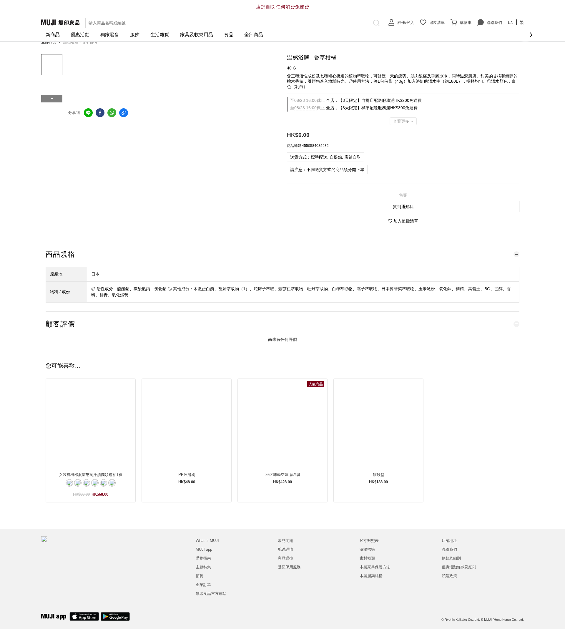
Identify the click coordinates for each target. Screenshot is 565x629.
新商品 (53, 34)
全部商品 (253, 34)
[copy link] (123, 112)
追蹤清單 (437, 22)
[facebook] (100, 112)
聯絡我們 (494, 22)
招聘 (199, 576)
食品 (228, 34)
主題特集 (203, 567)
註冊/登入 (406, 22)
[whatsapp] (111, 112)
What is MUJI (207, 540)
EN (511, 22)
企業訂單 (203, 584)
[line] (88, 112)
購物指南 (203, 558)
